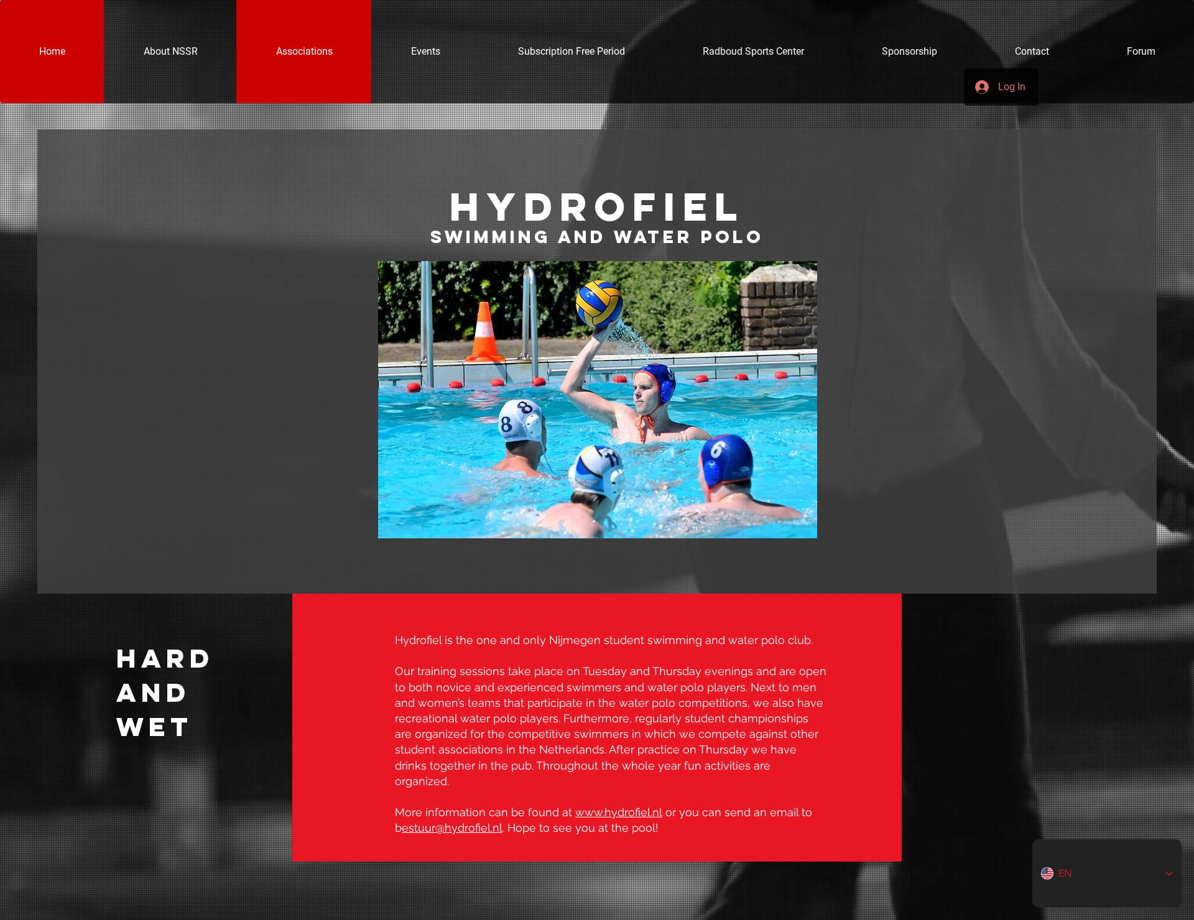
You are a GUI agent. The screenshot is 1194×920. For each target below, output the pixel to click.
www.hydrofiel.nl (618, 812)
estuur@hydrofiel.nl (452, 827)
